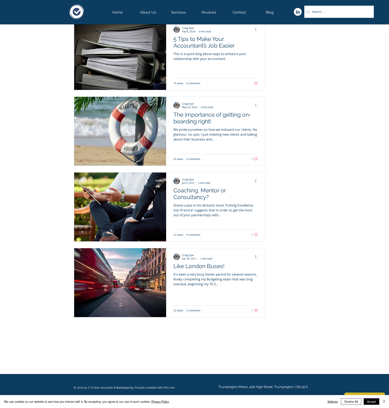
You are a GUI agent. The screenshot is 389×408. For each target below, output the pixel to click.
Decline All (351, 401)
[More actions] (257, 29)
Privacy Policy (160, 401)
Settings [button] (332, 401)
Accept (371, 401)
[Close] (384, 401)
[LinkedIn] (298, 12)
